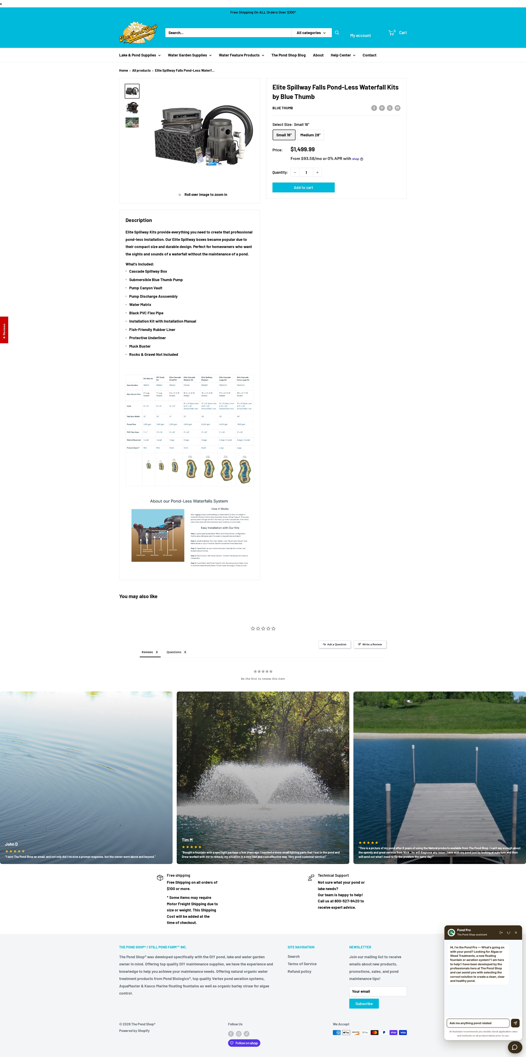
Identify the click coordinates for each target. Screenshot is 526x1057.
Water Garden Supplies (187, 55)
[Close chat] (516, 932)
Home (123, 70)
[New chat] (508, 932)
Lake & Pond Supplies (137, 55)
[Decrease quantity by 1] (295, 172)
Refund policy (299, 971)
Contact (369, 55)
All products (141, 70)
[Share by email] (397, 107)
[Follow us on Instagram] (239, 1033)
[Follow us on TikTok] (246, 1033)
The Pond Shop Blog (288, 55)
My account (360, 35)
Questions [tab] (174, 652)
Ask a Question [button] (336, 644)
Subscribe (364, 1003)
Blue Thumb (282, 108)
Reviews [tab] (147, 652)
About (318, 55)
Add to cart (303, 187)
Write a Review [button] (372, 644)
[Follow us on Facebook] (231, 1033)
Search (294, 956)
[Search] (337, 32)
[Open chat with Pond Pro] (515, 1047)
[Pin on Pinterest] (382, 107)
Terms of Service (302, 963)
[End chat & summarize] (501, 932)
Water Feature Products (239, 55)
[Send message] (515, 1023)
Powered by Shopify (134, 1030)
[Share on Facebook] (374, 107)
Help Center (341, 55)
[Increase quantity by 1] (317, 172)
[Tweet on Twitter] (390, 107)
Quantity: (280, 172)
